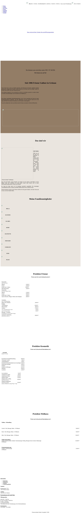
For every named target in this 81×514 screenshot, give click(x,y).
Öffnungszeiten (49, 32)
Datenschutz (5, 481)
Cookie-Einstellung (7, 484)
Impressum (5, 480)
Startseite (5, 483)
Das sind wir (30, 32)
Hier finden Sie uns (39, 32)
